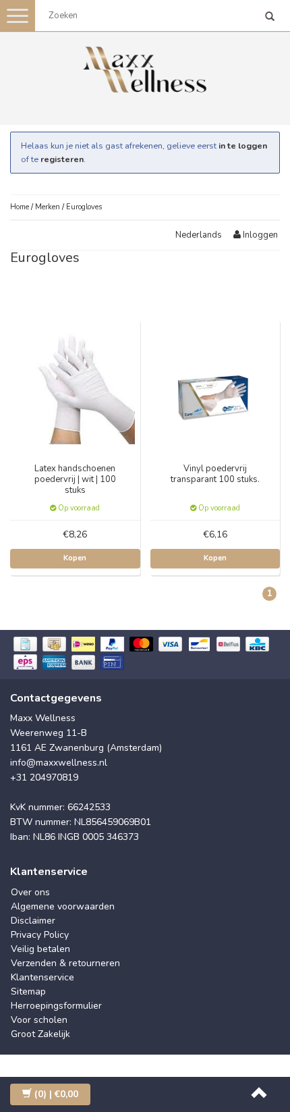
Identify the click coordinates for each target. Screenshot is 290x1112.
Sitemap (28, 991)
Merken (47, 207)
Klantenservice (42, 977)
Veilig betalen (40, 949)
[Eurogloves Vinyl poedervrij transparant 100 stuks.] (215, 383)
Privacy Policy (40, 934)
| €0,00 (56, 1094)
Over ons (30, 892)
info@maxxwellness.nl (58, 762)
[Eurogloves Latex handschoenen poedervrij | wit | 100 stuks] (76, 383)
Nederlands (198, 235)
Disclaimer (33, 920)
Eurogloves (84, 207)
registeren (62, 159)
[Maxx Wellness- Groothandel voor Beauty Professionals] (145, 67)
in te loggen (243, 145)
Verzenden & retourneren (65, 963)
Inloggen (259, 235)
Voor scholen (39, 1019)
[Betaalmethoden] (145, 654)
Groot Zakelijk (40, 1034)
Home (19, 207)
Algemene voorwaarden (63, 906)
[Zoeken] (270, 17)
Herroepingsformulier (56, 1005)
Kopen (74, 558)
